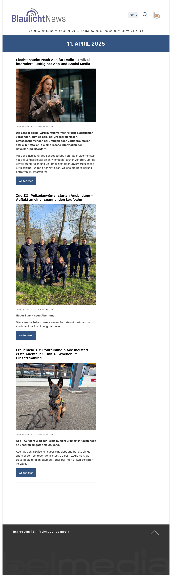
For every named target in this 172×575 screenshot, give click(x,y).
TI (119, 31)
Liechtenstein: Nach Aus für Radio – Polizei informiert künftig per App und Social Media (53, 62)
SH (101, 31)
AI (39, 31)
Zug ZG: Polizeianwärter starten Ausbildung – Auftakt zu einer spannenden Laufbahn (54, 197)
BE (43, 31)
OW (92, 31)
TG (115, 31)
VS (132, 31)
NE (82, 31)
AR (35, 31)
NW (87, 31)
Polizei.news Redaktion (42, 126)
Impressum (21, 531)
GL (64, 31)
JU (73, 31)
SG (97, 31)
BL (47, 31)
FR (56, 31)
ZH (137, 31)
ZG (141, 31)
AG (30, 31)
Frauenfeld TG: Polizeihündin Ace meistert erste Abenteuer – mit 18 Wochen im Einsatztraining (52, 354)
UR (123, 31)
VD (127, 31)
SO (106, 31)
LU (78, 31)
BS (51, 31)
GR (69, 31)
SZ (110, 31)
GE (60, 31)
